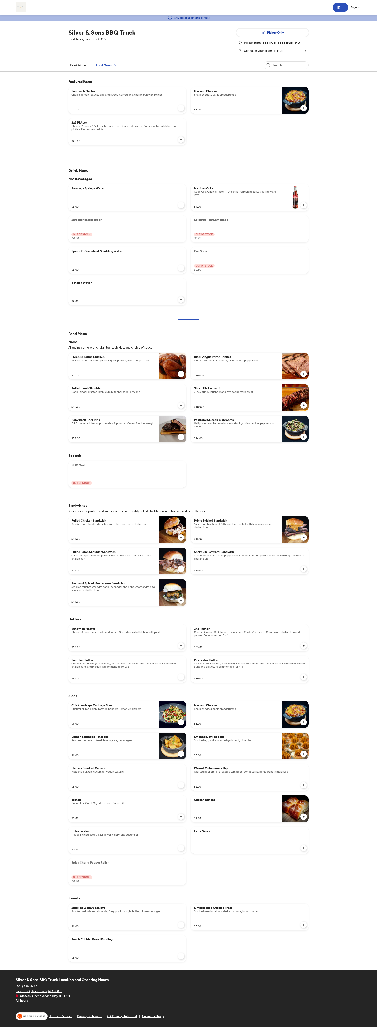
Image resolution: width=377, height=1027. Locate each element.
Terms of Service (60, 1016)
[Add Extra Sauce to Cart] (303, 848)
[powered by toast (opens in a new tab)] (31, 1016)
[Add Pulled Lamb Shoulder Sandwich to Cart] (181, 569)
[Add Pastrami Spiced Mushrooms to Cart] (303, 437)
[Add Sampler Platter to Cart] (181, 677)
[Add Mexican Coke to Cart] (303, 205)
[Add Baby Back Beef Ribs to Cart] (181, 437)
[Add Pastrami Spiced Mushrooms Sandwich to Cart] (181, 600)
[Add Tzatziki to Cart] (181, 817)
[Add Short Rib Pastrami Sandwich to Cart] (303, 569)
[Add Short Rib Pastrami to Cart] (303, 405)
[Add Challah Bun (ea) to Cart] (303, 817)
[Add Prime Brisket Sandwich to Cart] (303, 537)
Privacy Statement (89, 1016)
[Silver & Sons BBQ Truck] (21, 7)
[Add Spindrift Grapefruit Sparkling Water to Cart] (181, 268)
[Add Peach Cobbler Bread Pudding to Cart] (181, 956)
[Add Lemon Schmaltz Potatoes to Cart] (181, 754)
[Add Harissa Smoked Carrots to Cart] (181, 785)
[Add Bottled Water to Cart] (181, 299)
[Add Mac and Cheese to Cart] (303, 108)
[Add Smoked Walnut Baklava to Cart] (181, 925)
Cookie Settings (153, 1016)
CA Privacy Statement (122, 1016)
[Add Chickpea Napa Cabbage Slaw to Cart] (181, 722)
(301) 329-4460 (26, 986)
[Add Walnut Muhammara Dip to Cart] (303, 785)
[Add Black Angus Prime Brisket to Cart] (303, 374)
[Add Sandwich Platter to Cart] (181, 108)
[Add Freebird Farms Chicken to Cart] (181, 374)
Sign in (355, 7)
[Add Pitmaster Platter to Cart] (303, 677)
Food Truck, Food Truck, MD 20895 (39, 991)
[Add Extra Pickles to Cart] (181, 848)
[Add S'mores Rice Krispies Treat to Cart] (303, 925)
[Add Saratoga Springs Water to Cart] (181, 205)
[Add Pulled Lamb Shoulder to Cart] (181, 405)
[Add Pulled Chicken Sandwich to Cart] (181, 537)
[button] (81, 65)
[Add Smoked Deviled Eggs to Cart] (303, 754)
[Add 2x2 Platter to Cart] (181, 139)
